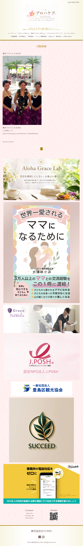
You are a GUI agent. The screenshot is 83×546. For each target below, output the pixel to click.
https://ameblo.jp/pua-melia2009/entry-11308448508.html (20, 133)
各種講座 (14, 36)
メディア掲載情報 (40, 36)
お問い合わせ (67, 36)
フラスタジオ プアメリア (54, 33)
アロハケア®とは (23, 33)
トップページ (12, 33)
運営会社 (58, 36)
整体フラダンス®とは (38, 33)
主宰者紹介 (22, 36)
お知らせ (51, 36)
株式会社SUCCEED (41, 531)
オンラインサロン (69, 33)
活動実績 (30, 36)
